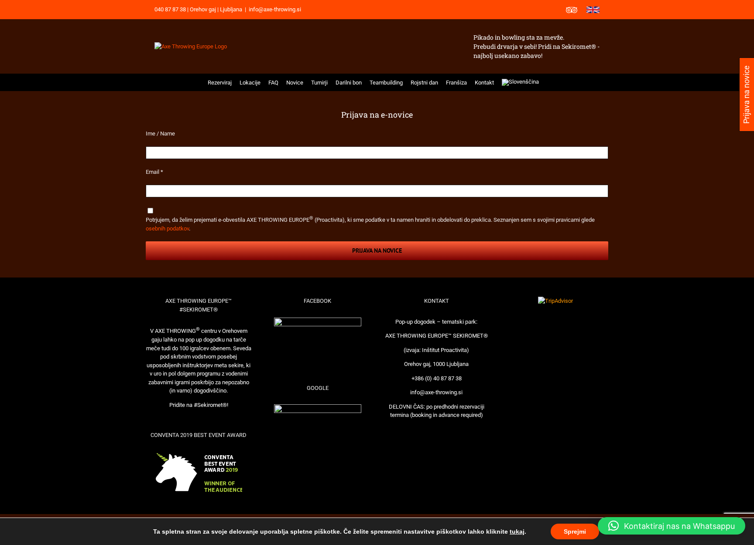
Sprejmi (575, 531)
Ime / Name (160, 133)
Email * (154, 172)
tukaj (517, 531)
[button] (549, 82)
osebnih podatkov (167, 228)
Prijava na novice (377, 250)
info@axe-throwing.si (275, 9)
